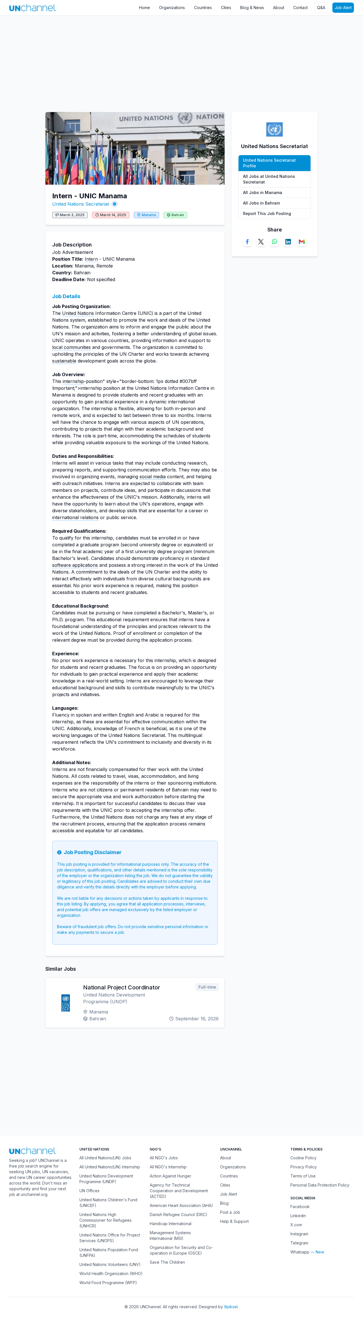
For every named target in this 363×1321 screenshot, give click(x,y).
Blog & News (252, 7)
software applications (75, 565)
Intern (91, 259)
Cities (226, 7)
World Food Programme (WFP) (108, 1282)
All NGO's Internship (168, 1166)
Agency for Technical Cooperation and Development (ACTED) (179, 1191)
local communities (71, 347)
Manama (149, 215)
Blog (224, 1203)
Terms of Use (303, 1175)
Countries (203, 7)
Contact (300, 7)
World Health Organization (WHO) (111, 1273)
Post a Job (230, 1212)
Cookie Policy (303, 1157)
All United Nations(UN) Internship (109, 1166)
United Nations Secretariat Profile (269, 163)
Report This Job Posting (267, 213)
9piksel (231, 1306)
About (278, 7)
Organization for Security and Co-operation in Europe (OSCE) (181, 1250)
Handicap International (170, 1223)
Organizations (172, 7)
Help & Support (234, 1221)
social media (153, 476)
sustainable (64, 361)
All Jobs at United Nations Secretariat (269, 179)
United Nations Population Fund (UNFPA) (108, 1252)
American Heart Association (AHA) (181, 1205)
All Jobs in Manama (262, 192)
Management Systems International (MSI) (170, 1235)
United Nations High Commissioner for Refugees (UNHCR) (105, 1220)
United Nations (78, 313)
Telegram (299, 1242)
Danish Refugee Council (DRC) (178, 1214)
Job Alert (343, 7)
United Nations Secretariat (80, 204)
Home (144, 7)
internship (73, 381)
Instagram (299, 1233)
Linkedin (298, 1215)
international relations (75, 517)
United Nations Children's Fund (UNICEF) (108, 1202)
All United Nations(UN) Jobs (105, 1157)
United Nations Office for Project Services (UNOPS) (109, 1237)
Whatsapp (299, 1252)
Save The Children (167, 1262)
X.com (296, 1224)
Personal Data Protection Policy (319, 1185)
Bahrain (178, 215)
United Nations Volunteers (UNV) (110, 1264)
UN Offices (89, 1190)
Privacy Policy (303, 1166)
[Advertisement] (170, 61)
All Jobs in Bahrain (261, 203)
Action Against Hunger (170, 1175)
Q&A (321, 7)
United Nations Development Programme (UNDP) (106, 1178)
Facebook (300, 1206)
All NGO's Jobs (164, 1157)
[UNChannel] (32, 7)
